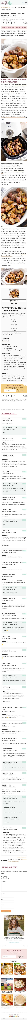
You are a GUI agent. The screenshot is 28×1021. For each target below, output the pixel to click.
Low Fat (11, 400)
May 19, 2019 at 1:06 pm (8, 485)
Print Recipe (22, 27)
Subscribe (20, 391)
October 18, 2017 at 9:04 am (8, 786)
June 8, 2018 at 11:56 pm (7, 576)
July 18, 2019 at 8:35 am (9, 429)
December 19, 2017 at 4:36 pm (9, 665)
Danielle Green (8, 427)
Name (2, 893)
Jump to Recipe (9, 27)
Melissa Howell (7, 738)
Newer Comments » (22, 857)
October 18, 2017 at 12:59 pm (10, 798)
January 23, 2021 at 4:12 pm (11, 808)
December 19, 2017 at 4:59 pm (10, 677)
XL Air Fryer (5, 340)
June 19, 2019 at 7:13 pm (7, 440)
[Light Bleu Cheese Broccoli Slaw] (20, 990)
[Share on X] (9, 23)
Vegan (24, 400)
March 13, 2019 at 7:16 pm (8, 499)
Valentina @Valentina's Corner (13, 707)
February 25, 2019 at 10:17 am (9, 511)
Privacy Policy (16, 1014)
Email (2, 899)
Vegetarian (14, 401)
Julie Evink (5, 773)
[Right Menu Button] (26, 3)
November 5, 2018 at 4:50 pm (9, 532)
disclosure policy (7, 20)
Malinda (4, 785)
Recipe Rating (4, 876)
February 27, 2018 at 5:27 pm (10, 624)
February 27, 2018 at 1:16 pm (9, 615)
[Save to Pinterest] (14, 23)
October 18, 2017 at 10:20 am (9, 774)
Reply (24, 418)
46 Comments (20, 17)
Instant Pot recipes (21, 84)
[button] (11, 303)
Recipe (8, 7)
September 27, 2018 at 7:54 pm (9, 552)
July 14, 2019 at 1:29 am (7, 420)
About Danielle (14, 941)
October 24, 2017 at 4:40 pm (8, 711)
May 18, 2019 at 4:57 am (7, 473)
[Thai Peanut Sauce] (20, 1005)
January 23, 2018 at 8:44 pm (9, 638)
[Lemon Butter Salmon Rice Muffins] (7, 974)
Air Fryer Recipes (11, 399)
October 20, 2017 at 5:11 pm (8, 740)
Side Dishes (19, 400)
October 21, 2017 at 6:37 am (10, 750)
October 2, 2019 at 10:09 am (10, 829)
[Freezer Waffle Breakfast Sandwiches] (7, 1005)
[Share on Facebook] (3, 23)
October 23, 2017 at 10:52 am (10, 764)
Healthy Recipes (5, 400)
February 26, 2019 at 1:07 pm (10, 521)
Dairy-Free (18, 399)
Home (3, 7)
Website (2, 905)
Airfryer (13, 91)
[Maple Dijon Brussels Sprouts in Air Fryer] (20, 974)
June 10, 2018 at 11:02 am (9, 589)
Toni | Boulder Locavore (10, 550)
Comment (3, 881)
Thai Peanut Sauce (20, 1007)
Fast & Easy (23, 399)
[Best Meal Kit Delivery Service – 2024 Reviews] (7, 990)
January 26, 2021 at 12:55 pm (11, 819)
